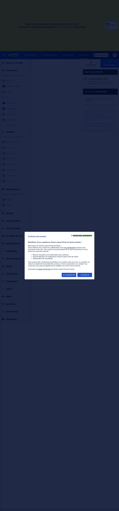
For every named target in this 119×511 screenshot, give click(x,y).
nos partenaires (70, 247)
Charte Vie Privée (44, 269)
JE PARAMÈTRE (69, 275)
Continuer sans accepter (37, 236)
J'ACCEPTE (84, 275)
